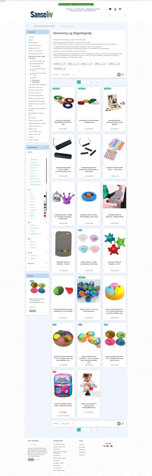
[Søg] (125, 15)
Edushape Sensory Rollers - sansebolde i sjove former (63, 310)
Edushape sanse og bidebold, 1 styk (114, 263)
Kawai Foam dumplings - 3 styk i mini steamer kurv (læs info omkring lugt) (115, 311)
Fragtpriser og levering (59, 446)
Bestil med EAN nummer (59, 458)
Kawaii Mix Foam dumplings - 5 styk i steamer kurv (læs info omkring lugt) (63, 358)
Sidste (97, 82)
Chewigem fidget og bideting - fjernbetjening (114, 216)
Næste (91, 82)
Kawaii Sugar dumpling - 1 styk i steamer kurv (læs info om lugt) (37, 300)
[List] (122, 74)
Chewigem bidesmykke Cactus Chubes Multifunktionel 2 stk (63, 169)
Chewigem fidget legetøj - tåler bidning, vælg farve (89, 216)
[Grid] (119, 74)
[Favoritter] (110, 9)
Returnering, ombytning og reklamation (60, 452)
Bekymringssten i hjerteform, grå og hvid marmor (114, 122)
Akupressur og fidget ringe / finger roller (89, 121)
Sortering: (56, 74)
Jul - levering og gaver (59, 444)
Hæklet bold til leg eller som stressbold (89, 310)
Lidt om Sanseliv (57, 468)
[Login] (115, 9)
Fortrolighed (56, 465)
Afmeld (37, 459)
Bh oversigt (56, 460)
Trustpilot (2, 1)
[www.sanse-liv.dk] (42, 14)
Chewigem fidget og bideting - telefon (63, 263)
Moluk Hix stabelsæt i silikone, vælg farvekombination (89, 405)
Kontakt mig (56, 455)
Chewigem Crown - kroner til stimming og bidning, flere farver (63, 217)
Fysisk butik (56, 449)
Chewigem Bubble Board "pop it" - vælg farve (114, 168)
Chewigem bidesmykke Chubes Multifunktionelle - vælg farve (89, 169)
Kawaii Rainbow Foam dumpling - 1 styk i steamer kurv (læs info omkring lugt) (88, 359)
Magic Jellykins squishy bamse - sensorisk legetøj (63, 404)
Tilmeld (31, 459)
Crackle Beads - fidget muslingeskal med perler (89, 263)
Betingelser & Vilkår (58, 463)
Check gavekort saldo (58, 470)
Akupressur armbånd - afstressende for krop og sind (63, 122)
